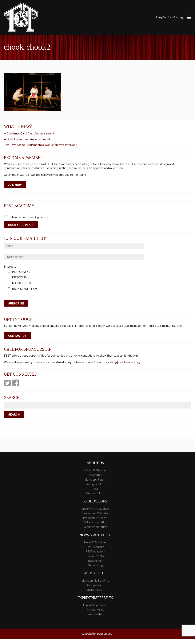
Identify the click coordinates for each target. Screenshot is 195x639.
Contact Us (17, 335)
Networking (95, 565)
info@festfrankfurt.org (169, 17)
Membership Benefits (95, 580)
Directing (19, 277)
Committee (95, 475)
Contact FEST (95, 493)
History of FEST (95, 484)
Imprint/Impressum (95, 605)
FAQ (95, 488)
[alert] (97, 217)
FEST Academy (95, 551)
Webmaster (95, 614)
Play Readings (95, 546)
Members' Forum (95, 479)
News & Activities (95, 542)
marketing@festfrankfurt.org (121, 362)
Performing (21, 271)
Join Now (15, 184)
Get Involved (95, 585)
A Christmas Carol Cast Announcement (29, 133)
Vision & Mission (95, 470)
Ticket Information (95, 522)
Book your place (21, 225)
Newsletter (95, 560)
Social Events (95, 556)
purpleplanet (105, 633)
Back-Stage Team (24, 289)
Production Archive (95, 517)
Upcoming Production (95, 508)
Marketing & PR (23, 283)
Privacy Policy (95, 609)
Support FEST (95, 589)
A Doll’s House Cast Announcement (27, 139)
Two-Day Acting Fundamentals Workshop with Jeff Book (40, 145)
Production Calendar (95, 513)
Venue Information (95, 527)
